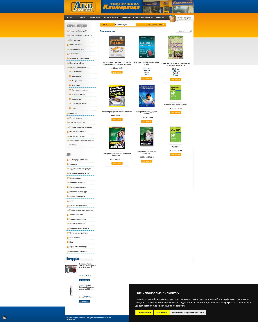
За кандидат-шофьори (78, 160)
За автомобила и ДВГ (78, 31)
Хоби (71, 201)
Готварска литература (78, 192)
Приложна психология (78, 251)
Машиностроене (75, 45)
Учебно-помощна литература (81, 210)
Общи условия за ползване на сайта (98, 317)
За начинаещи (77, 71)
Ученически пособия (77, 219)
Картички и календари (78, 247)
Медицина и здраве (77, 183)
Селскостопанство (77, 122)
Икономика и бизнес (77, 63)
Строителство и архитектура (80, 35)
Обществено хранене (77, 132)
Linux (74, 108)
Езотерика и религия (77, 187)
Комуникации (74, 54)
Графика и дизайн (78, 94)
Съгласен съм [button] (144, 312)
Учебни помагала (76, 215)
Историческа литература (79, 173)
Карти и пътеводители (78, 205)
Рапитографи (74, 238)
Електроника (74, 40)
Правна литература (77, 136)
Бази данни (76, 85)
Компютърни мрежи (79, 104)
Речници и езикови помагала (80, 127)
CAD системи (76, 99)
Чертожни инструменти (78, 233)
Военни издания (75, 118)
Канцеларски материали (79, 228)
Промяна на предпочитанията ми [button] (188, 312)
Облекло (72, 113)
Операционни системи (80, 90)
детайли (181, 20)
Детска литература (77, 196)
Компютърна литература (79, 68)
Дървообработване (77, 49)
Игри (71, 242)
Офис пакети (76, 76)
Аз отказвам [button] (161, 312)
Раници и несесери (77, 224)
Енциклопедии (75, 178)
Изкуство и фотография (79, 58)
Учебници (73, 164)
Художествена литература (80, 169)
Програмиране (77, 81)
